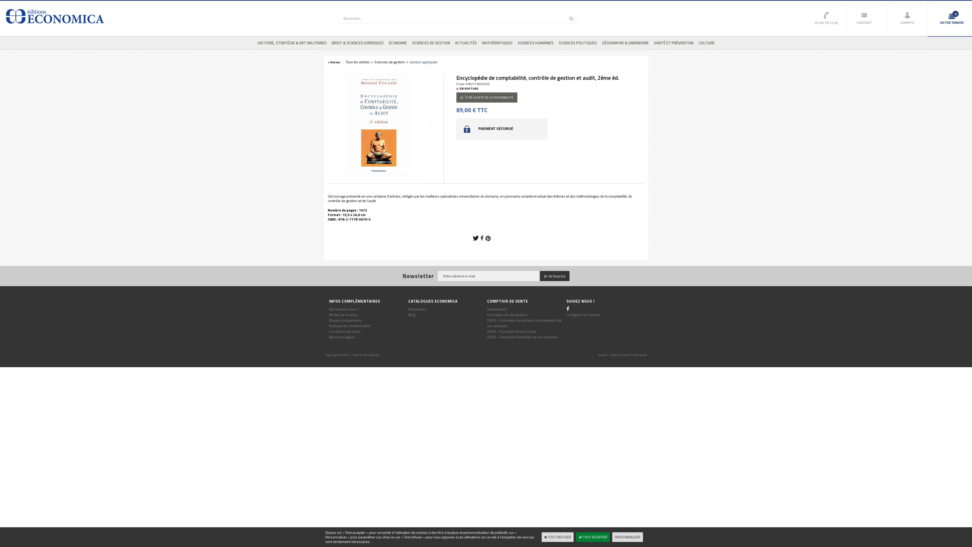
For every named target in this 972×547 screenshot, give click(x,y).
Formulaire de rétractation (507, 314)
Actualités (466, 43)
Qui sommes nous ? (344, 309)
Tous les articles (358, 62)
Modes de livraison (343, 314)
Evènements (497, 309)
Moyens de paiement (345, 320)
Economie (398, 43)
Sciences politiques (578, 43)
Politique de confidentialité (349, 325)
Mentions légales (342, 337)
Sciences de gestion (431, 43)
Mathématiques (497, 43)
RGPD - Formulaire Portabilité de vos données (522, 337)
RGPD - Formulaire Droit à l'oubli (511, 331)
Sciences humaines (536, 43)
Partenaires (417, 309)
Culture (707, 43)
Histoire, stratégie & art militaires (292, 43)
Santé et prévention (674, 43)
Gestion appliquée (423, 62)
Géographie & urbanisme (625, 43)
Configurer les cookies (583, 314)
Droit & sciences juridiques (358, 43)
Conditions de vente (344, 331)
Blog (411, 314)
